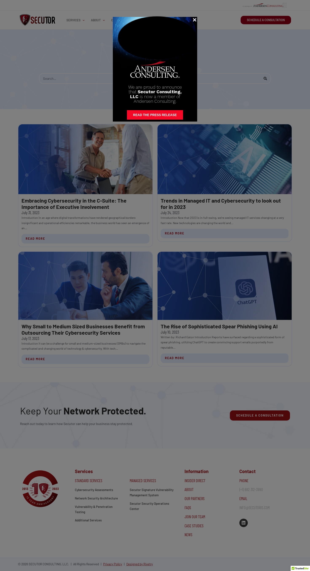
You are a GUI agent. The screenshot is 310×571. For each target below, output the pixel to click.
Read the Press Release (155, 115)
